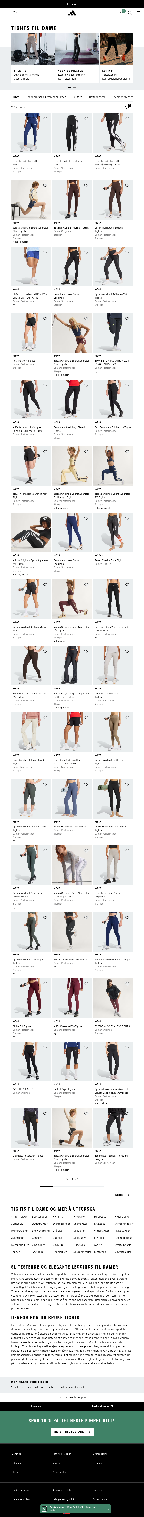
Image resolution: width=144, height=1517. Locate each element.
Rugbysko (100, 1216)
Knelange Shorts (38, 1252)
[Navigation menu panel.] (5, 13)
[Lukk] (44, 1509)
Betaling (97, 1463)
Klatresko (100, 1252)
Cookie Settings (20, 1490)
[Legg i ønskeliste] (45, 119)
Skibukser (79, 1238)
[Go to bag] (138, 13)
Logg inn (36, 1406)
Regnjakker (60, 1252)
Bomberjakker (20, 1245)
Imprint (57, 1463)
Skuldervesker (82, 1252)
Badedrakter (40, 1223)
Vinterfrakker (19, 1216)
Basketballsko (123, 1238)
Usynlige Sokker (58, 1245)
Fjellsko (99, 1238)
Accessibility (100, 1499)
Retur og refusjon (62, 1454)
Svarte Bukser (61, 1223)
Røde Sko (79, 1245)
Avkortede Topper (17, 1238)
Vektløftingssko (124, 1223)
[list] (72, 97)
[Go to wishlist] (14, 13)
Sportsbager (39, 1216)
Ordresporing (100, 1454)
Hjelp (15, 1472)
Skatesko (99, 1223)
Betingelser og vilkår (64, 1499)
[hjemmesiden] (72, 14)
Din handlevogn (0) (102, 1406)
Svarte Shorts (123, 1245)
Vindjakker (38, 1245)
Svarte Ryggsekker (101, 1245)
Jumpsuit (17, 1223)
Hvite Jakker (122, 1231)
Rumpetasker (19, 1231)
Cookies (97, 1490)
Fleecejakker (123, 1216)
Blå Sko (57, 1231)
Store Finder (59, 1472)
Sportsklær (80, 1223)
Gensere (37, 1238)
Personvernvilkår (21, 1499)
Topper (15, 1252)
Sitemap (16, 1463)
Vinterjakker (101, 1231)
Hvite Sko (79, 1216)
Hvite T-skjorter (58, 1217)
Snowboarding (41, 1231)
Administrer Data (62, 1490)
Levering (16, 1454)
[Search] (130, 13)
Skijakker (79, 1231)
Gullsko (57, 1238)
